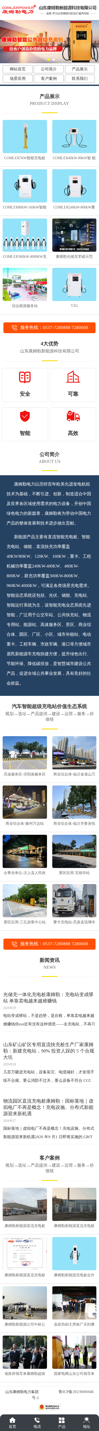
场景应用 (18, 78)
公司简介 (49, 69)
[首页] (12, 1420)
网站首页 (18, 69)
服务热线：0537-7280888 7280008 (54, 327)
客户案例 (49, 78)
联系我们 (80, 78)
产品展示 (80, 69)
